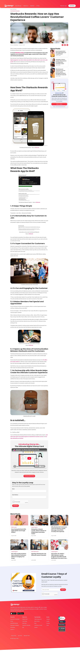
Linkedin (47, 621)
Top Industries (37, 617)
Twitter (47, 625)
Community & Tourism (38, 625)
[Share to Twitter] (65, 45)
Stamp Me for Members (14, 625)
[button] (18, 5)
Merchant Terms (27, 635)
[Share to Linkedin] (67, 45)
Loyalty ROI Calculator (26, 625)
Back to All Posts (13, 9)
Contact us (12, 629)
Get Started (72, 5)
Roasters (35, 627)
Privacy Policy (13, 635)
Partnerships (12, 627)
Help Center (24, 623)
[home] (9, 6)
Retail (35, 623)
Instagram (48, 619)
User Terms (20, 635)
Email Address (15, 494)
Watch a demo (59, 104)
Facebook (48, 623)
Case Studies (24, 621)
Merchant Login (63, 5)
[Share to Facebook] (62, 45)
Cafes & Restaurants (38, 619)
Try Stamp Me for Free (29, 476)
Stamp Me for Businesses (14, 619)
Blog (23, 627)
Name (13, 488)
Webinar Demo (25, 619)
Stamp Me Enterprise (14, 623)
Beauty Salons (36, 621)
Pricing (37, 5)
